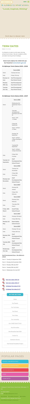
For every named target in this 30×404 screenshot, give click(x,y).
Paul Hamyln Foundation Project (15, 343)
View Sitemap (4, 396)
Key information (15, 327)
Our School (15, 311)
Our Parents (15, 303)
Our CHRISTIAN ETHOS (15, 323)
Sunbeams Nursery (15, 339)
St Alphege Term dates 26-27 (13, 289)
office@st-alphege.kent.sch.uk (10, 393)
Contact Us (15, 335)
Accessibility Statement (13, 396)
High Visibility (23, 396)
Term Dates (8, 49)
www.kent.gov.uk (19, 63)
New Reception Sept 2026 (15, 331)
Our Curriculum (15, 307)
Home (3, 49)
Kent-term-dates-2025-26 (12, 279)
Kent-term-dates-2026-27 (12, 283)
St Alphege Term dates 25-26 (13, 286)
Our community (15, 319)
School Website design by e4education (9, 400)
